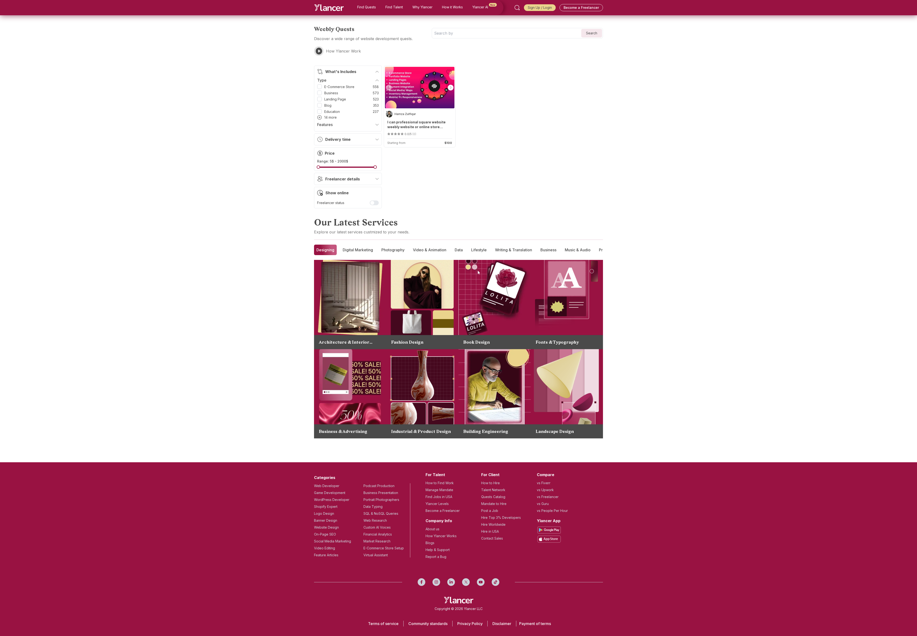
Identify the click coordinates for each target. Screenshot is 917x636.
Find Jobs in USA (439, 497)
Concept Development (416, 403)
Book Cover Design (485, 270)
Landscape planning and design (568, 380)
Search (591, 33)
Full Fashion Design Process (421, 285)
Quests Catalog (493, 497)
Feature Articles (326, 555)
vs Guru (543, 504)
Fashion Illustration (413, 278)
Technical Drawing (413, 396)
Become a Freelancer (581, 7)
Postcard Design (338, 359)
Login (547, 7)
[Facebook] (421, 582)
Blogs (430, 543)
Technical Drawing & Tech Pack (425, 270)
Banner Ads (334, 375)
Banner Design (325, 520)
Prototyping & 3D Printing (419, 367)
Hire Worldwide (493, 524)
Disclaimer (501, 623)
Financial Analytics (377, 534)
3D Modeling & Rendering (563, 373)
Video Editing (324, 548)
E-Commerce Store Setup (383, 548)
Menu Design (335, 367)
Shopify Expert (325, 507)
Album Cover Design (342, 397)
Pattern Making (410, 293)
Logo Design (324, 513)
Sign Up (534, 7)
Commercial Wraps (341, 405)
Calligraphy (550, 285)
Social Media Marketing (332, 541)
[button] (389, 87)
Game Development (329, 493)
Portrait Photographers (381, 500)
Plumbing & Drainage (487, 375)
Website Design (326, 527)
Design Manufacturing (416, 388)
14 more (330, 117)
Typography (551, 270)
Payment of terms (535, 623)
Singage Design (337, 382)
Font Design (551, 278)
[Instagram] (436, 582)
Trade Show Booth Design (347, 390)
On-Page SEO (325, 534)
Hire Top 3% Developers (501, 517)
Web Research (375, 520)
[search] (517, 8)
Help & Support (438, 550)
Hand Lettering (553, 293)
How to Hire (490, 483)
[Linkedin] (451, 582)
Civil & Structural (483, 359)
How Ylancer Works (441, 536)
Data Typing (373, 507)
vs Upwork (545, 490)
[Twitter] (466, 582)
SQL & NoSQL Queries (380, 513)
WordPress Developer (331, 500)
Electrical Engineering (487, 367)
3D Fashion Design (413, 301)
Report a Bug (436, 557)
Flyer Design (335, 413)
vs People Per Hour (552, 511)
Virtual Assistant (375, 555)
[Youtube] (481, 582)
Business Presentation (380, 493)
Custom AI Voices (377, 527)
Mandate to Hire (493, 504)
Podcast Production (379, 486)
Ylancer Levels (437, 504)
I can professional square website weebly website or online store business (416, 124)
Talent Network (493, 490)
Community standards (428, 623)
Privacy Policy (470, 623)
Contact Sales (492, 538)
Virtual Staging (337, 270)
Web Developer (326, 486)
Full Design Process (414, 359)
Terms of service (383, 623)
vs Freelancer (548, 497)
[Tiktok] (495, 582)
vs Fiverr (543, 483)
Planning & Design (340, 304)
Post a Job (489, 511)
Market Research (376, 541)
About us (432, 529)
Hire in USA (490, 531)
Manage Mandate (439, 490)
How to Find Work (440, 483)
